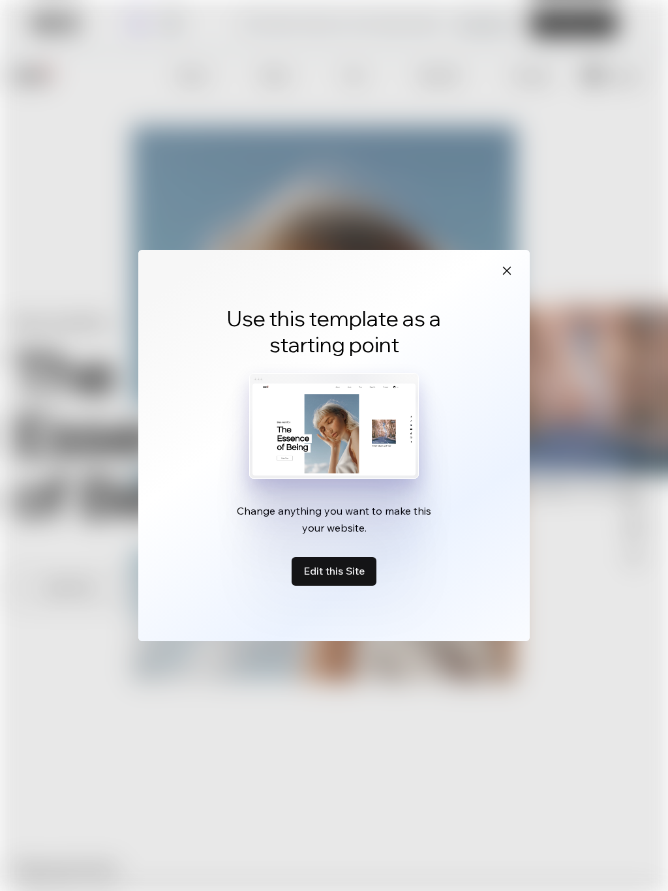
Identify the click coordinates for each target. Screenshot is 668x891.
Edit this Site (334, 570)
